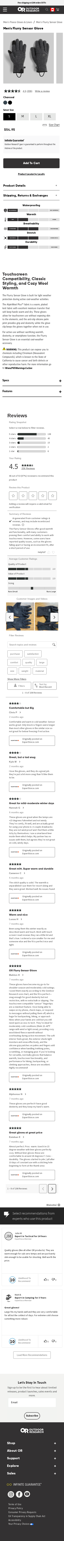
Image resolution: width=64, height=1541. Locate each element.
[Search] (43, 9)
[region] (32, 3)
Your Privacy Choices (19, 1524)
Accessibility (14, 1520)
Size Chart (54, 125)
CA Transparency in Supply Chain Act (27, 1516)
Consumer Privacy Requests (22, 1512)
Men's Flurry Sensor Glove (49, 22)
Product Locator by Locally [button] (31, 174)
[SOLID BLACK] (10, 103)
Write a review (42, 91)
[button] (57, 9)
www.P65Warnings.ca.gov (18, 368)
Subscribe (32, 1416)
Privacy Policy (15, 1508)
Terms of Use (14, 1504)
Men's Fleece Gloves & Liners (17, 22)
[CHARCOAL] (5, 103)
